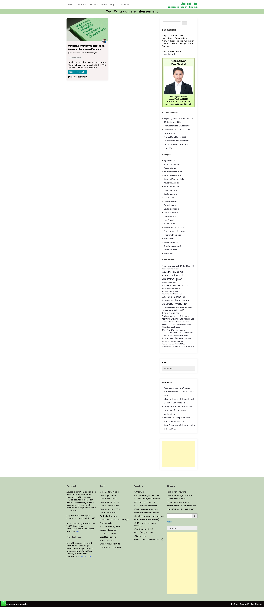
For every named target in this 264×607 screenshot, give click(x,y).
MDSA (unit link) (140, 536)
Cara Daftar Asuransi (109, 492)
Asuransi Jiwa (170, 168)
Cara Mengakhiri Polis (109, 506)
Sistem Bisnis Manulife (177, 499)
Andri (166, 417)
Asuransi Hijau (189, 3)
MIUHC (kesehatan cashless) (146, 519)
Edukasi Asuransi (171, 209)
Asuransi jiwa (172, 279)
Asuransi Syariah (171, 183)
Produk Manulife (179, 346)
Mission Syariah (178, 336)
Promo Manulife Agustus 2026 (177, 126)
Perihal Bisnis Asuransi (176, 492)
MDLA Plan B (182, 330)
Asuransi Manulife (174, 304)
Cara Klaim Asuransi (109, 499)
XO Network (169, 253)
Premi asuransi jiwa (168, 344)
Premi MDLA (180, 344)
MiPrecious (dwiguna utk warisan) (149, 516)
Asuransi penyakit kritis (168, 307)
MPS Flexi (164, 341)
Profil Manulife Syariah (110, 526)
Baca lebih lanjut (76, 72)
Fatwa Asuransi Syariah (110, 547)
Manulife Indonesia (169, 324)
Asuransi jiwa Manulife (175, 285)
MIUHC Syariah (185, 338)
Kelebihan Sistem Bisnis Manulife (181, 506)
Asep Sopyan (170, 388)
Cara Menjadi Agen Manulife (179, 495)
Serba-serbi (169, 238)
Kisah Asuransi (170, 224)
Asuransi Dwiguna (172, 164)
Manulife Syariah (168, 327)
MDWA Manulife (176, 333)
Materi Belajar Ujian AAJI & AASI (180, 509)
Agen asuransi (168, 266)
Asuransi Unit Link (171, 186)
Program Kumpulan (172, 235)
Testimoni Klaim (171, 242)
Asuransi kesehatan (174, 297)
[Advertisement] (178, 454)
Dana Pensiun (170, 205)
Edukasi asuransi (169, 316)
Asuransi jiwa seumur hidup (171, 289)
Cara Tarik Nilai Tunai (109, 502)
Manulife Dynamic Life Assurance (178, 318)
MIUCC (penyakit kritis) (143, 532)
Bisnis (103, 4)
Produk (81, 4)
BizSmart (235, 604)
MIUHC (186, 336)
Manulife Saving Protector (184, 324)
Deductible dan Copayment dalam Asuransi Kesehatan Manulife (176, 144)
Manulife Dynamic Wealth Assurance (175, 322)
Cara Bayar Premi (108, 495)
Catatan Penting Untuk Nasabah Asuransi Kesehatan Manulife (86, 47)
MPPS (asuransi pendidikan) (146, 506)
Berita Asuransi (170, 190)
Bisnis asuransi (170, 313)
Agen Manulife (170, 160)
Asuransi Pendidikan (173, 175)
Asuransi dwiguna (172, 271)
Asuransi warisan (167, 310)
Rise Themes (256, 604)
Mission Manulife (167, 336)
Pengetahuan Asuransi (174, 227)
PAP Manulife (182, 341)
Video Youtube (170, 250)
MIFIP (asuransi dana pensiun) (147, 512)
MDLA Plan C (165, 333)
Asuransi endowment (172, 275)
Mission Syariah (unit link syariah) (148, 539)
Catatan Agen (170, 201)
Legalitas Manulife (108, 537)
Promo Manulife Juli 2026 (175, 137)
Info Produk (169, 220)
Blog (112, 4)
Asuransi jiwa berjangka (169, 283)
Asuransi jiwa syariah (170, 291)
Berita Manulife (170, 194)
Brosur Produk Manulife (110, 544)
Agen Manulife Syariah (170, 269)
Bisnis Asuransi (170, 198)
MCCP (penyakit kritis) (143, 529)
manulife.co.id (168, 54)
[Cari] (194, 516)
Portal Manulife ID (108, 512)
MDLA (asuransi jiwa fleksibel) (147, 495)
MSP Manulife (172, 341)
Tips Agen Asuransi (172, 246)
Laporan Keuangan (108, 530)
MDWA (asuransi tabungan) (146, 509)
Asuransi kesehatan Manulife (175, 300)
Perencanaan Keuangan (175, 231)
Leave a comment (78, 77)
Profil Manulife (106, 523)
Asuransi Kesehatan (75, 57)
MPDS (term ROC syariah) (145, 502)
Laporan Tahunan (108, 533)
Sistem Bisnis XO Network (178, 502)
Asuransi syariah (184, 307)
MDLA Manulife (170, 330)
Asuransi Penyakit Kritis (174, 179)
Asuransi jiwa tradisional (172, 294)
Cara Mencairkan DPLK (110, 509)
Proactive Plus (167, 346)
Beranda (70, 4)
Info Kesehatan (171, 212)
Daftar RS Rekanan (108, 516)
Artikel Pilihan (124, 4)
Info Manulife (170, 216)
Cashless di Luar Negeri (118, 519)
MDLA (178, 327)
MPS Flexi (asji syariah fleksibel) (147, 499)
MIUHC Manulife (170, 338)
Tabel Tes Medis (107, 540)
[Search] (184, 23)
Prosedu (103, 519)
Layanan (93, 4)
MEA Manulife (188, 333)
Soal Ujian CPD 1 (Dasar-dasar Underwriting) (178, 410)
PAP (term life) (140, 492)
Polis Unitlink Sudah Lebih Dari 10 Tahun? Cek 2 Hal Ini (179, 392)
